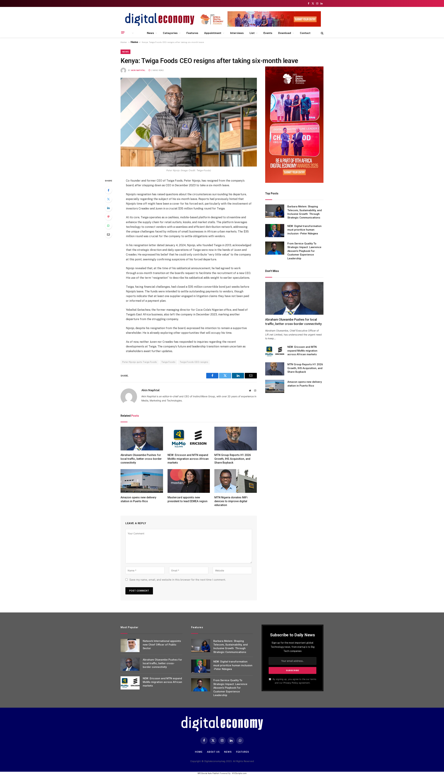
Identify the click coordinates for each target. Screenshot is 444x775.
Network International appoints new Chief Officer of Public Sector (162, 644)
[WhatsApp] (108, 225)
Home (134, 42)
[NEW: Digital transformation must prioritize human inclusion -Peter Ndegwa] (274, 230)
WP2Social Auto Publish (208, 773)
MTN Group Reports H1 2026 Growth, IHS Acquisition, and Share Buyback (232, 458)
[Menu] (123, 32)
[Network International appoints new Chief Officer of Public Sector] (130, 645)
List (252, 33)
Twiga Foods (168, 362)
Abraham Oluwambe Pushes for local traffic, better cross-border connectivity (141, 458)
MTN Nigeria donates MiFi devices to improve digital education (230, 501)
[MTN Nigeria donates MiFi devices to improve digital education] (235, 481)
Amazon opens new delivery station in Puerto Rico (138, 499)
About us (213, 752)
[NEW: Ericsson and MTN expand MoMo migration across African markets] (189, 439)
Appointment (212, 33)
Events (267, 33)
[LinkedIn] (108, 207)
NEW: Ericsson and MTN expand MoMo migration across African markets (188, 458)
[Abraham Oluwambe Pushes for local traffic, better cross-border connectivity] (142, 439)
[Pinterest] (108, 216)
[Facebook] (108, 190)
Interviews (237, 33)
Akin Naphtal (138, 70)
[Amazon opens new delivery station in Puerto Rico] (142, 481)
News (150, 33)
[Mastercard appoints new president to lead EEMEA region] (189, 481)
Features (192, 33)
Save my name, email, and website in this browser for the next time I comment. (177, 579)
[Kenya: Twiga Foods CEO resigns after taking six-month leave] (189, 122)
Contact (305, 33)
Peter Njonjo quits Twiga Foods (139, 362)
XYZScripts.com (239, 773)
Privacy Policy (290, 683)
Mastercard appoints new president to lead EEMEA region (187, 499)
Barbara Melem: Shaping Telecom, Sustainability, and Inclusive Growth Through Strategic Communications (304, 212)
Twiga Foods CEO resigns (194, 362)
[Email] (108, 234)
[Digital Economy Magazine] (160, 19)
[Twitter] (108, 199)
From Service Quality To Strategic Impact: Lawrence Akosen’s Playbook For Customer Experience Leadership (304, 251)
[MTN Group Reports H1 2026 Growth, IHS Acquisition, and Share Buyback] (235, 439)
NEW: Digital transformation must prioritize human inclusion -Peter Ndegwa (304, 230)
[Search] (321, 33)
